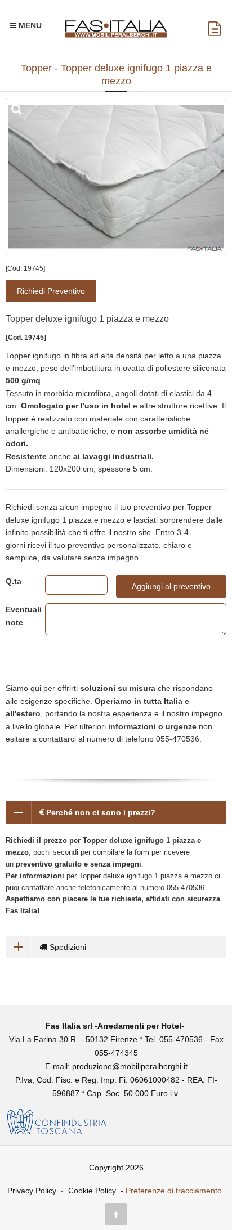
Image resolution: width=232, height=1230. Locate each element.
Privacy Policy (31, 1190)
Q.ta (13, 581)
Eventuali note (17, 615)
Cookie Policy (92, 1190)
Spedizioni (66, 946)
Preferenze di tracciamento (174, 1190)
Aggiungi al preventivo (171, 586)
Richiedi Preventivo (51, 290)
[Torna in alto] (116, 1214)
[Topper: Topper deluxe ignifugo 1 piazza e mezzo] (116, 176)
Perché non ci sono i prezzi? (99, 812)
